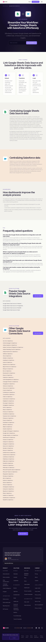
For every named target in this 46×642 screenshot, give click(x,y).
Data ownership (6, 577)
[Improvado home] (5, 1)
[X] (42, 628)
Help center (26, 601)
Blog (25, 577)
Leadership (16, 580)
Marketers (16, 573)
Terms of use (37, 601)
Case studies (27, 584)
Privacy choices (38, 608)
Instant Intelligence (7, 588)
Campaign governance (5, 585)
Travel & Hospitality (18, 619)
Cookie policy (38, 598)
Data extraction (6, 573)
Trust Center (37, 591)
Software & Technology (16, 609)
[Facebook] (39, 628)
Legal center (37, 588)
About (36, 577)
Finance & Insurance (16, 605)
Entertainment (16, 594)
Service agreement (39, 604)
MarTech (15, 612)
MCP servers (5, 609)
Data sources (6, 599)
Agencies (15, 591)
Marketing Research (26, 574)
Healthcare (16, 601)
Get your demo (35, 1)
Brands (15, 588)
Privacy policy (38, 594)
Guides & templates (28, 594)
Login (29, 1)
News (25, 581)
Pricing (36, 573)
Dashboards (26, 587)
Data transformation (6, 581)
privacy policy (15, 634)
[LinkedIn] (36, 628)
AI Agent (4, 591)
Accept (14, 637)
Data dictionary (27, 605)
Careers (36, 580)
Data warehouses (6, 602)
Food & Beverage (17, 615)
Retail (15, 598)
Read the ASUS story (9, 563)
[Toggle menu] (41, 1)
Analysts (15, 577)
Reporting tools (6, 605)
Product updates (27, 591)
